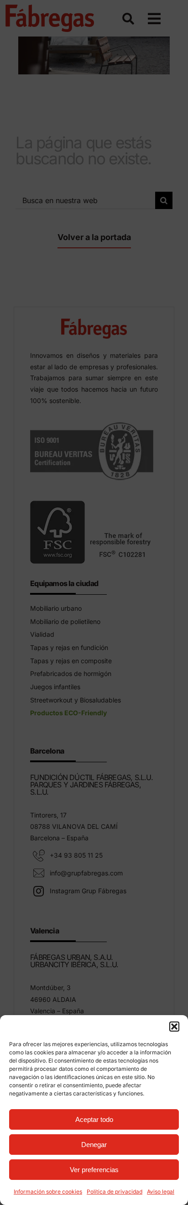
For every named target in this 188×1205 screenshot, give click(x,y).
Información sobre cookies (48, 1191)
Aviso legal (160, 1191)
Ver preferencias (94, 1170)
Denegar (94, 1144)
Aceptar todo (94, 1119)
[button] (174, 1026)
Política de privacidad (114, 1191)
